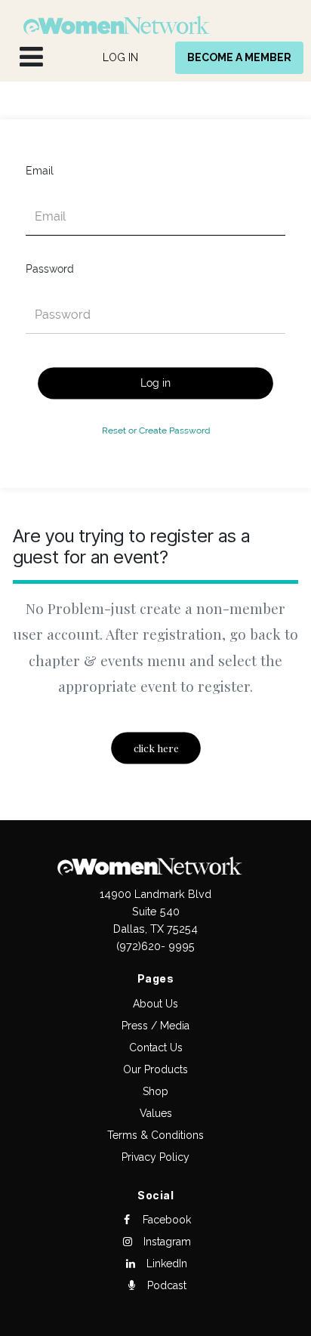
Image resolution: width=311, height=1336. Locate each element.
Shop (155, 1091)
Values (156, 1113)
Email (40, 171)
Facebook (165, 1220)
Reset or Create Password (156, 430)
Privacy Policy (155, 1157)
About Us (155, 1004)
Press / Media (155, 1026)
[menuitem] (120, 58)
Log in (155, 383)
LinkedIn (165, 1263)
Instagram (165, 1242)
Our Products (155, 1069)
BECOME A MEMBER (239, 57)
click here (155, 748)
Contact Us (156, 1047)
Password (50, 269)
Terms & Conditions (155, 1135)
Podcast (165, 1285)
